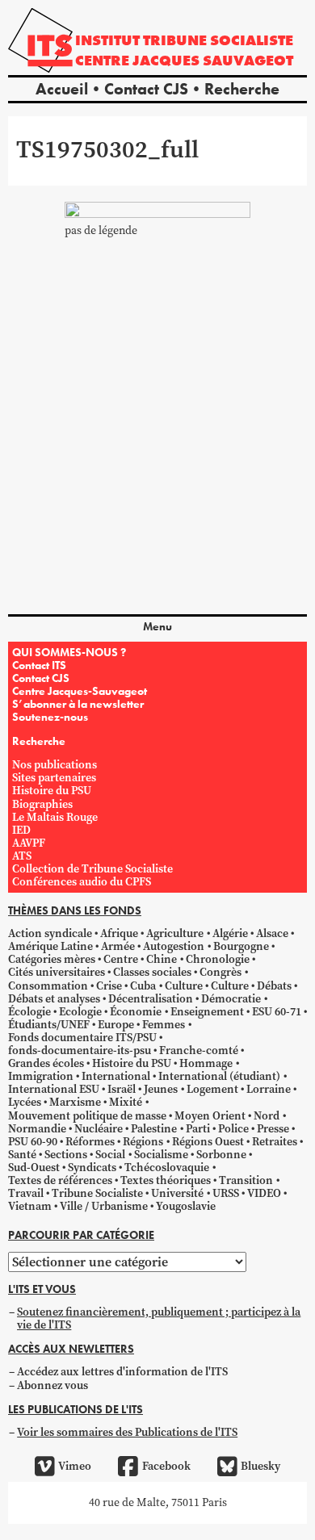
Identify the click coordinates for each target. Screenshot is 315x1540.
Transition (246, 1180)
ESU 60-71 (276, 1011)
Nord (266, 1116)
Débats (274, 986)
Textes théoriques (165, 1180)
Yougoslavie (186, 1206)
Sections (65, 1154)
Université (177, 1193)
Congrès (221, 972)
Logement (212, 1089)
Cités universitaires (56, 972)
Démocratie (231, 998)
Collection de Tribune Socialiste (92, 869)
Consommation (48, 986)
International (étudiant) (219, 1076)
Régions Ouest (208, 1141)
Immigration (41, 1076)
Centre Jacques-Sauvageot (79, 691)
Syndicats (92, 1167)
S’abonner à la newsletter (78, 704)
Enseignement (207, 1011)
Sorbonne (221, 1154)
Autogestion (173, 946)
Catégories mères (51, 959)
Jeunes (161, 1089)
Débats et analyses (54, 998)
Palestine (154, 1128)
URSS (225, 1193)
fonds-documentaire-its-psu (79, 1050)
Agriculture (175, 933)
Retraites (274, 1141)
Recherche (241, 88)
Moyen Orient (210, 1116)
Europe (116, 1024)
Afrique (119, 933)
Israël (121, 1089)
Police (233, 1128)
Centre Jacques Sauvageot (184, 60)
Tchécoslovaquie (166, 1167)
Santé (22, 1154)
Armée (118, 946)
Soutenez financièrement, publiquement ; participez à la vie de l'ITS (158, 1318)
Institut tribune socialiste (184, 40)
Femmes (163, 1024)
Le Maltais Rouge (55, 817)
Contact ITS (39, 665)
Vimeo (74, 1466)
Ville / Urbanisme (104, 1206)
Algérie (230, 933)
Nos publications (54, 764)
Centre (120, 959)
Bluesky (260, 1466)
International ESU (53, 1089)
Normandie (37, 1128)
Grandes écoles (46, 1063)
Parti (198, 1128)
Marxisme (75, 1102)
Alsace (272, 933)
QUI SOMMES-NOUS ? (69, 652)
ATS (22, 856)
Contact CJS (146, 88)
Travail (26, 1193)
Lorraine (268, 1089)
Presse (273, 1128)
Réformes (90, 1141)
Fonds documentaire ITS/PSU (82, 1037)
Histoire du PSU (51, 790)
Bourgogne (241, 946)
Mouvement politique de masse (87, 1116)
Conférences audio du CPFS (81, 881)
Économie (136, 1011)
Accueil (62, 88)
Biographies (42, 804)
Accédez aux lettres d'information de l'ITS (122, 1371)
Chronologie (218, 959)
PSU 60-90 (32, 1141)
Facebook (166, 1466)
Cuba (143, 986)
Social (110, 1154)
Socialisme (161, 1154)
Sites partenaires (54, 777)
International (116, 1076)
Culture (184, 986)
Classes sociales (152, 972)
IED (21, 830)
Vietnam (30, 1206)
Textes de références (60, 1180)
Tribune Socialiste (97, 1193)
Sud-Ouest (34, 1167)
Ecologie (80, 1011)
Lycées (24, 1102)
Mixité (125, 1102)
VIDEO (264, 1193)
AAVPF (28, 843)
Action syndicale (50, 933)
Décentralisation (150, 998)
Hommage (206, 1063)
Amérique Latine (50, 946)
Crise (109, 986)
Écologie (29, 1011)
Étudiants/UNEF (49, 1024)
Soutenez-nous (50, 716)
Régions (143, 1141)
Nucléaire (98, 1128)
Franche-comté (198, 1050)
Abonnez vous (52, 1385)
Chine (161, 959)
